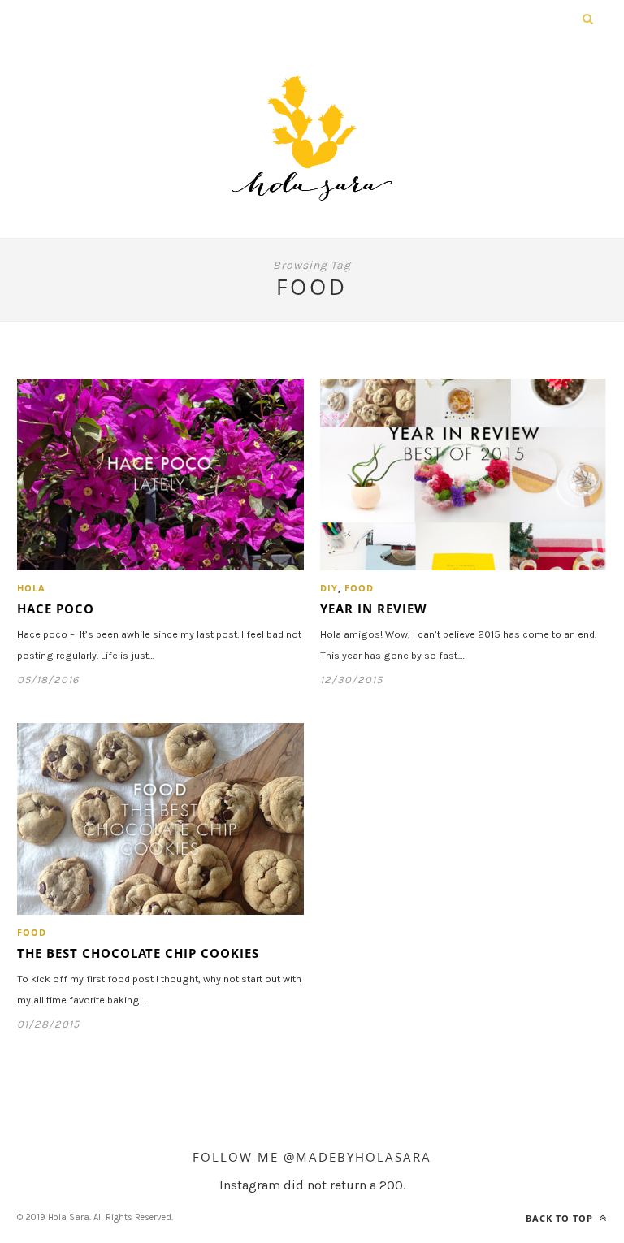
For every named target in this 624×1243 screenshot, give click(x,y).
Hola (31, 588)
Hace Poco (55, 608)
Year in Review (373, 608)
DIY (329, 588)
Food (359, 588)
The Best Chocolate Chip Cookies (138, 953)
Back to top (561, 1218)
